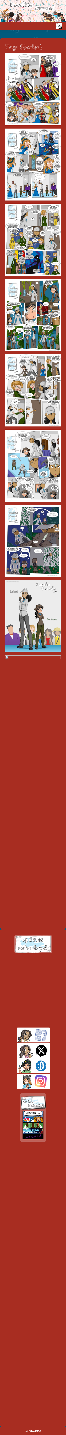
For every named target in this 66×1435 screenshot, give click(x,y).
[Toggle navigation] (7, 26)
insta (27, 1081)
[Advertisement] (33, 990)
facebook (27, 1035)
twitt (27, 1050)
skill (27, 1065)
